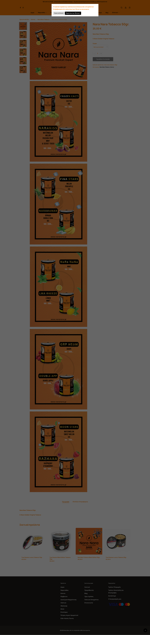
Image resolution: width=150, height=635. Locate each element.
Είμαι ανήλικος (58, 13)
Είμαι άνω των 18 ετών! (73, 13)
